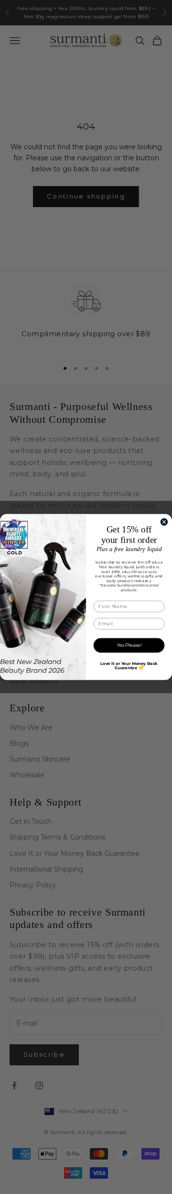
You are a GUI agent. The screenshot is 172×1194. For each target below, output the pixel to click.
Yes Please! (129, 645)
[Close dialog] (164, 522)
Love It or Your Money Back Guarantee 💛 (128, 665)
